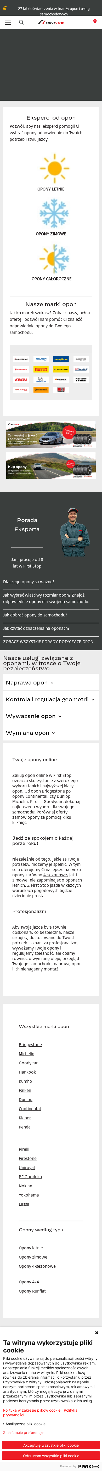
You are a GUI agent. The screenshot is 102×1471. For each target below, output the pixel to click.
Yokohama (29, 1195)
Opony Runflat (32, 1291)
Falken (25, 1090)
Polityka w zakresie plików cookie (31, 1410)
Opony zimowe (33, 1257)
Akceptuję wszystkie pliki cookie (51, 1445)
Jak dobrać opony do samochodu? (35, 614)
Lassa (24, 1204)
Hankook (27, 1072)
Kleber (25, 1117)
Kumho (25, 1081)
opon (30, 775)
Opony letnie (31, 1247)
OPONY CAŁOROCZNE (52, 278)
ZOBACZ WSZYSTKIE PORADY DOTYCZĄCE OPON (48, 641)
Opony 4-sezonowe (37, 1266)
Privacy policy (70, 1432)
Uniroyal (27, 1167)
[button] (21, 22)
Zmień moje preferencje (23, 1432)
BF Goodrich (30, 1176)
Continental (30, 1108)
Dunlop (25, 1099)
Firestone (28, 1158)
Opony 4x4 (29, 1281)
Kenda (25, 1127)
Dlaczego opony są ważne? (28, 581)
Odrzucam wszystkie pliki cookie (51, 1455)
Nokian (25, 1185)
